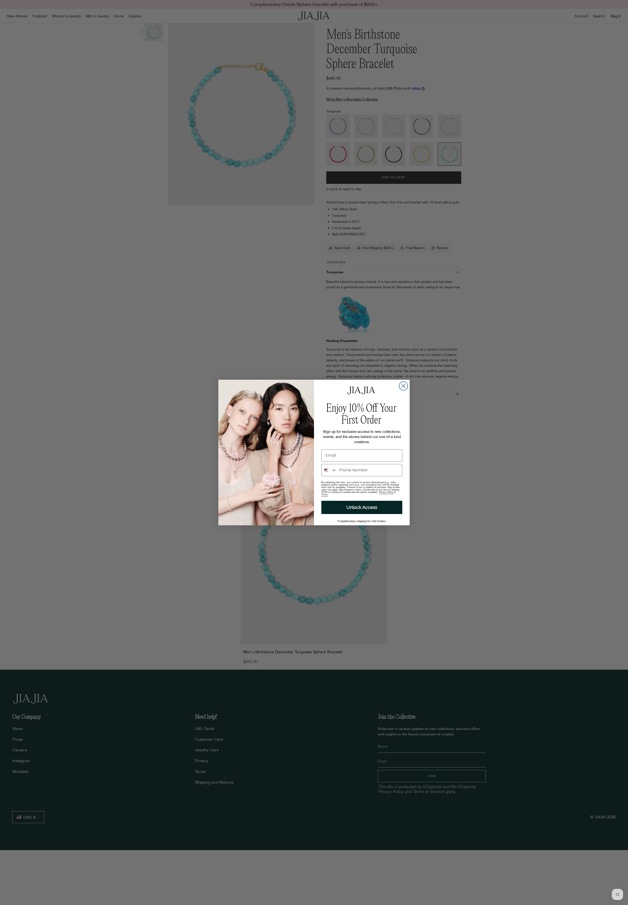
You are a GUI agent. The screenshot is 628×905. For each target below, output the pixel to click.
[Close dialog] (403, 386)
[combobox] (329, 470)
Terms (324, 494)
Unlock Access (361, 507)
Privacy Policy (386, 492)
